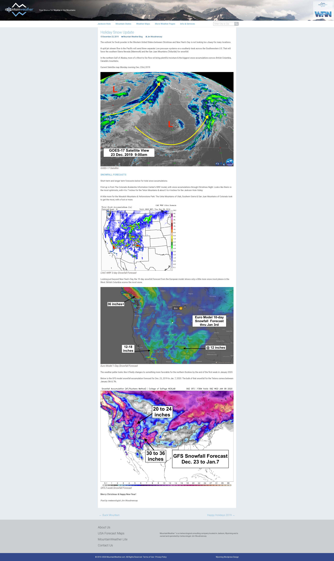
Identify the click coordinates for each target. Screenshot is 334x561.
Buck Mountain (109, 515)
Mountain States (123, 24)
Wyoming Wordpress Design (227, 557)
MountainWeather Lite (112, 539)
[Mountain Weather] (19, 9)
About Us (104, 527)
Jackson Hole (104, 24)
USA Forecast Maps (111, 533)
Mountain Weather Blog (133, 37)
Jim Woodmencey (154, 37)
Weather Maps (143, 24)
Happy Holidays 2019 (221, 515)
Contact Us (105, 545)
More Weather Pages (165, 24)
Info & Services (187, 24)
